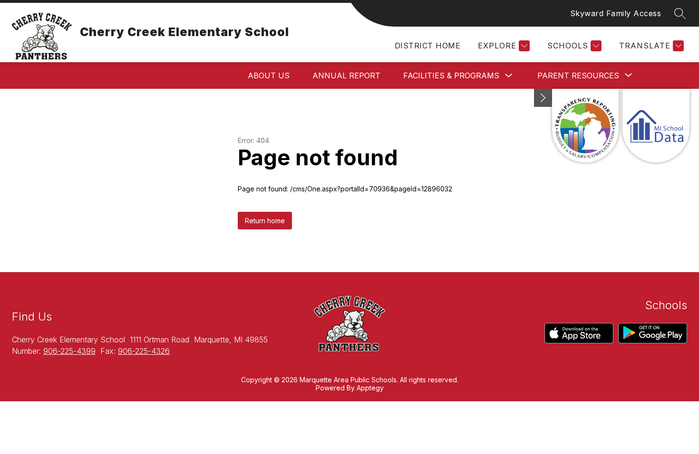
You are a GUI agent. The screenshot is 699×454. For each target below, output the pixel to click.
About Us (269, 75)
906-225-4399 (69, 351)
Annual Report (346, 75)
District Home (427, 45)
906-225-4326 (144, 351)
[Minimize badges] (543, 98)
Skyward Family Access (615, 13)
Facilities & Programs (451, 75)
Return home (265, 221)
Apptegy (370, 388)
